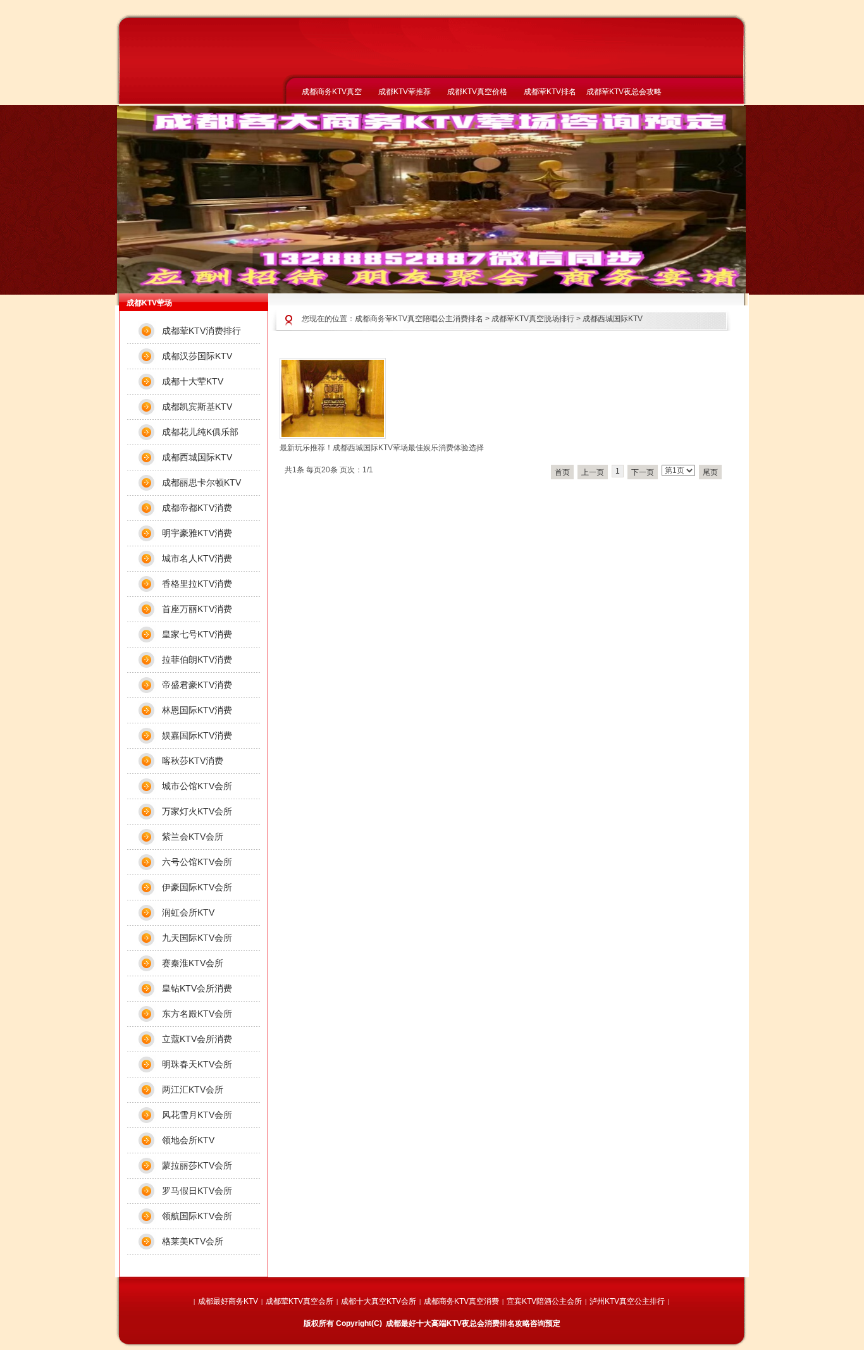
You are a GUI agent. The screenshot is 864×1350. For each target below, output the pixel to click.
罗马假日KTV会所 (197, 1191)
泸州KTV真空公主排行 (627, 1301)
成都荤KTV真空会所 (299, 1301)
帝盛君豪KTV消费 (197, 685)
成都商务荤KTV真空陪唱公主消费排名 (419, 318)
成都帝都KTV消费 (197, 508)
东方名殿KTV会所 (197, 1014)
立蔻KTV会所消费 (197, 1039)
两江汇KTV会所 (192, 1089)
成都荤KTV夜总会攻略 (622, 91)
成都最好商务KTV (228, 1301)
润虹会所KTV (188, 912)
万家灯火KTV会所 (197, 811)
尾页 (710, 472)
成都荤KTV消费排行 (201, 331)
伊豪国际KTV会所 (197, 887)
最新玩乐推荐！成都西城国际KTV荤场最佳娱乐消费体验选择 (382, 447)
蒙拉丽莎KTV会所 (197, 1165)
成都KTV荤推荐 (404, 91)
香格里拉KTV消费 (197, 584)
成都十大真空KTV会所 (378, 1301)
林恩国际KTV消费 (197, 710)
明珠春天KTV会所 (197, 1064)
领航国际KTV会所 (197, 1216)
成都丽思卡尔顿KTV (201, 482)
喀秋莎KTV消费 (192, 761)
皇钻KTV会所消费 (197, 988)
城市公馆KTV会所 (197, 786)
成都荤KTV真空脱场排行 (532, 318)
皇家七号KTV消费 (197, 634)
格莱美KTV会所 (192, 1241)
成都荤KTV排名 (550, 91)
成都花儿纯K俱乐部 (200, 432)
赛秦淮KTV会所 (192, 963)
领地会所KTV (188, 1140)
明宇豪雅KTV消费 (197, 533)
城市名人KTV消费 (197, 558)
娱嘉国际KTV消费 (197, 735)
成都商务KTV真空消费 (461, 1301)
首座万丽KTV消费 (197, 609)
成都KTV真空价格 (477, 91)
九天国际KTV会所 (197, 938)
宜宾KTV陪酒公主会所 (544, 1301)
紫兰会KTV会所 (192, 836)
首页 (562, 472)
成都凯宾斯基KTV (197, 407)
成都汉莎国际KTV (197, 356)
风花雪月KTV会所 (197, 1115)
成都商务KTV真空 (332, 91)
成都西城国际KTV (613, 318)
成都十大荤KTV (192, 381)
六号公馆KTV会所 (197, 862)
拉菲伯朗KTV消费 (197, 659)
